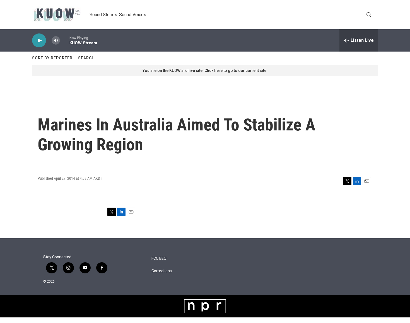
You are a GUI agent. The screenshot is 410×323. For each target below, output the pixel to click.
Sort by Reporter (52, 58)
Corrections (161, 271)
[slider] (65, 40)
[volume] (56, 40)
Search (86, 58)
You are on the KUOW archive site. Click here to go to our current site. (205, 70)
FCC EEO (159, 258)
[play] (39, 40)
